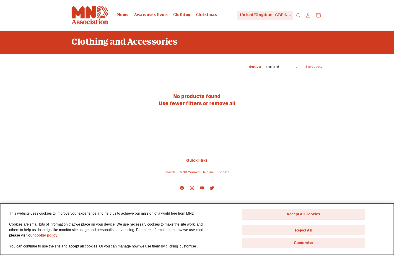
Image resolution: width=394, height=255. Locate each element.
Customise (303, 243)
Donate (224, 172)
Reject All (303, 230)
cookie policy (45, 235)
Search (170, 172)
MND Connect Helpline (197, 172)
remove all (222, 104)
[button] (298, 15)
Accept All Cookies (303, 214)
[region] (197, 229)
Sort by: (255, 67)
